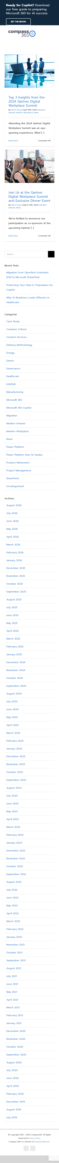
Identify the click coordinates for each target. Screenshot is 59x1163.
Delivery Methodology (19, 345)
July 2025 (11, 607)
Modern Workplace (24, 112)
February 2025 (14, 646)
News (36, 112)
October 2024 (14, 678)
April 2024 (12, 725)
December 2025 (15, 568)
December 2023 (15, 756)
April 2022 (12, 913)
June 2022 (12, 898)
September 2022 (16, 874)
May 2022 (12, 905)
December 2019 (15, 1102)
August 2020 (14, 1062)
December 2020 (16, 1031)
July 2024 (12, 701)
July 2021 (11, 976)
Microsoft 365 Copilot (18, 408)
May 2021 (11, 992)
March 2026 (13, 544)
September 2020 (16, 1055)
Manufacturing (14, 392)
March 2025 (13, 639)
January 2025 (14, 654)
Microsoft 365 (14, 400)
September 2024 (16, 686)
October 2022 (14, 866)
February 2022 (14, 929)
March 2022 (13, 921)
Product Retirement (17, 463)
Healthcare (12, 376)
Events (10, 361)
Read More (13, 140)
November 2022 (15, 858)
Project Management (18, 470)
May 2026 (12, 529)
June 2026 (12, 521)
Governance (13, 368)
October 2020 (14, 1047)
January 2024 (14, 749)
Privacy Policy (34, 1138)
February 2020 (15, 1094)
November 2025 (15, 576)
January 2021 (13, 1023)
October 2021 (14, 952)
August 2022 (13, 882)
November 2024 (15, 670)
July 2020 (12, 1070)
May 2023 (12, 811)
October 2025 (14, 584)
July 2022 (11, 890)
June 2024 (12, 709)
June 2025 (12, 615)
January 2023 (14, 843)
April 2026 (12, 537)
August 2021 (13, 968)
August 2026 (14, 505)
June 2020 (12, 1078)
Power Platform (15, 447)
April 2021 (12, 1000)
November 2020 (15, 1039)
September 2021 (16, 960)
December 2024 (15, 662)
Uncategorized (15, 486)
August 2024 (14, 693)
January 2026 (14, 560)
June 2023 (12, 803)
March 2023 (13, 827)
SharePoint (12, 478)
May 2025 (12, 623)
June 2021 (12, 984)
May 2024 (12, 717)
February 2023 (14, 835)
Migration (11, 415)
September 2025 (16, 592)
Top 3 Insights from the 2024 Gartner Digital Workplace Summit (26, 101)
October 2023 (14, 772)
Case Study (13, 321)
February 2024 (15, 741)
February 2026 (15, 552)
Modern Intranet (15, 423)
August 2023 (13, 788)
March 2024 (13, 733)
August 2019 (13, 1109)
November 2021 (15, 945)
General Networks (42, 1141)
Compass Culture (16, 329)
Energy (10, 353)
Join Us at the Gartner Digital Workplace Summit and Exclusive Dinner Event (29, 196)
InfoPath (11, 384)
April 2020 (12, 1086)
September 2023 (16, 780)
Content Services (16, 337)
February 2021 (14, 1015)
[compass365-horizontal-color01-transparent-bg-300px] (22, 29)
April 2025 (12, 631)
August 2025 (13, 599)
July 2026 (12, 513)
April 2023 (12, 819)
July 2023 (11, 796)
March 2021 (13, 1007)
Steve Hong (16, 109)
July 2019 (11, 1117)
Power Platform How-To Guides (24, 455)
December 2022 (15, 850)
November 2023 (15, 764)
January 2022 (14, 937)
